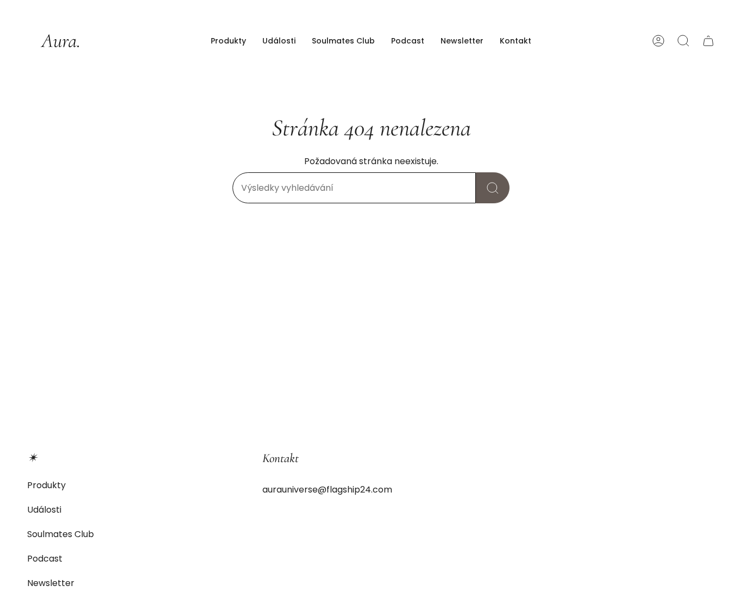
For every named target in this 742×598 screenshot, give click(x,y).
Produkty (46, 485)
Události (44, 509)
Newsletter (50, 583)
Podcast (44, 558)
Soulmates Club (60, 534)
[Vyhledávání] (493, 187)
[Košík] (708, 41)
